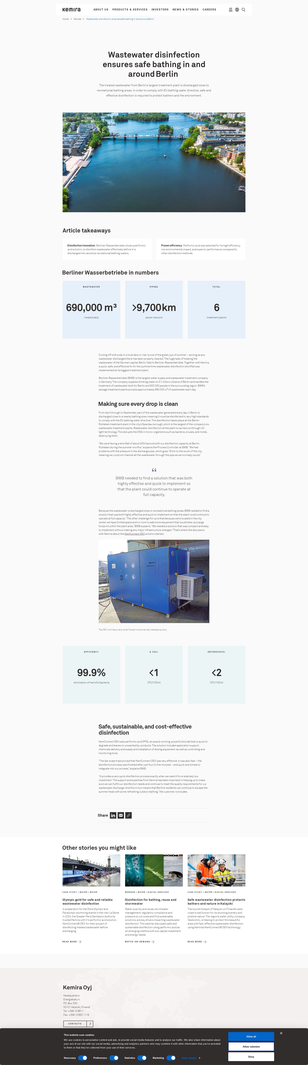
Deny (251, 1056)
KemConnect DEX (134, 534)
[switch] (114, 1057)
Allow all (251, 1036)
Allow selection (251, 1046)
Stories (77, 19)
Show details (189, 1057)
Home (66, 19)
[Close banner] (281, 1033)
